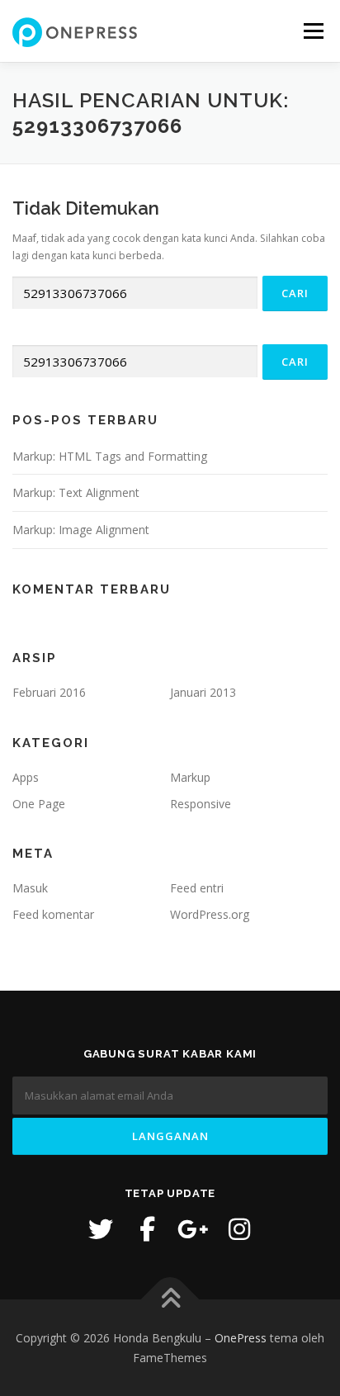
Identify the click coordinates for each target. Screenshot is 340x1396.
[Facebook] (147, 1229)
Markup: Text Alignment (75, 492)
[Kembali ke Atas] (170, 1300)
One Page (38, 804)
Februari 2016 (49, 692)
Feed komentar (53, 914)
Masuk (30, 888)
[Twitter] (100, 1229)
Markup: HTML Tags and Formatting (109, 456)
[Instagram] (239, 1229)
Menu (312, 31)
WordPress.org (209, 914)
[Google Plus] (193, 1229)
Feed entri (197, 888)
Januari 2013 (203, 692)
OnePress (241, 1338)
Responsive (200, 804)
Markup (190, 777)
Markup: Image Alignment (80, 529)
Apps (25, 777)
